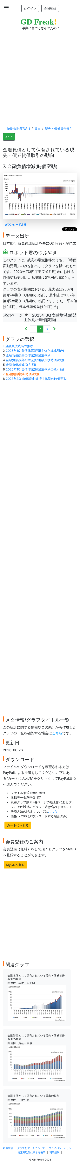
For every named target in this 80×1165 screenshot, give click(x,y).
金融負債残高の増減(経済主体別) (29, 355)
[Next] (54, 329)
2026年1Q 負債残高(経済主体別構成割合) (35, 351)
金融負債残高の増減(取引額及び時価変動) (35, 360)
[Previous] (26, 329)
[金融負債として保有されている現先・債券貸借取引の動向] (37, 1003)
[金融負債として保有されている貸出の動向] (37, 1120)
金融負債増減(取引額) (21, 365)
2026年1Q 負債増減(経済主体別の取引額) (35, 369)
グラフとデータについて (31, 1148)
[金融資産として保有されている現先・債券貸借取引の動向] (37, 1063)
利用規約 (54, 1152)
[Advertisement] (40, 74)
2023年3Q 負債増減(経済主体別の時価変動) (37, 379)
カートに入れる (18, 825)
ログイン (30, 8)
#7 (7, 137)
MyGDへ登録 (15, 865)
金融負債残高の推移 (19, 346)
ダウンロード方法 (15, 224)
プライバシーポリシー (61, 1148)
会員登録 (50, 8)
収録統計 (8, 1148)
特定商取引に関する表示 (31, 1152)
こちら (57, 733)
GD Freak (39, 21)
